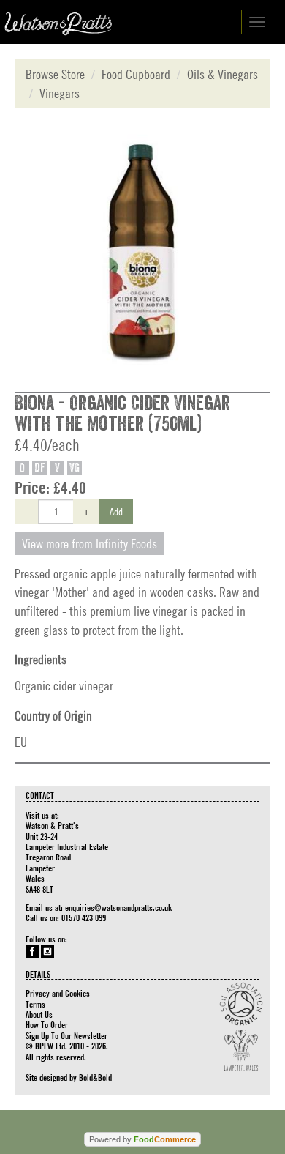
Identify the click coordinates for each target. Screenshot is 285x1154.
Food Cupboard (136, 74)
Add (116, 511)
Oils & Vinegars (222, 74)
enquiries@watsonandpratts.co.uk (118, 907)
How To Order (47, 1024)
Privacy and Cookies (58, 993)
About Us (39, 1014)
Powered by (142, 1139)
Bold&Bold (95, 1077)
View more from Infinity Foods (89, 543)
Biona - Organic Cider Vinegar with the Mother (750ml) (122, 413)
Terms (35, 1004)
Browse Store (55, 74)
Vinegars (59, 93)
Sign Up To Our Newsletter (66, 1035)
